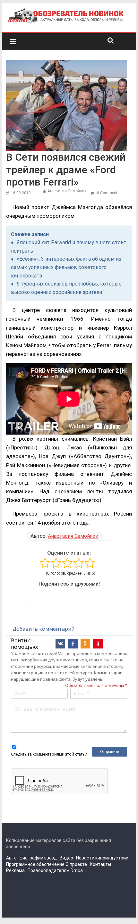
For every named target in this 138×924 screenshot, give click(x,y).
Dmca (77, 870)
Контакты (100, 864)
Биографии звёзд (38, 857)
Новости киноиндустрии (102, 857)
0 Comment (106, 193)
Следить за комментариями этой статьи (49, 754)
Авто (11, 857)
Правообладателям (49, 870)
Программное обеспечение (35, 864)
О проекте (76, 864)
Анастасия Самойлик (66, 191)
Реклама (15, 870)
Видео (66, 857)
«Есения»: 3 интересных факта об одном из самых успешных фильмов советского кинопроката (66, 267)
